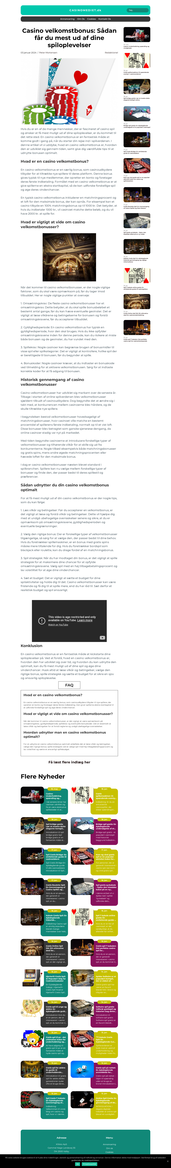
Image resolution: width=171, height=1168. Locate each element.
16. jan (104, 880)
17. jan (54, 850)
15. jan (54, 941)
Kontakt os (104, 19)
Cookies (91, 19)
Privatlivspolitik (89, 1164)
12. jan (104, 1063)
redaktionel (111, 52)
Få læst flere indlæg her (69, 762)
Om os (81, 19)
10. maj (54, 789)
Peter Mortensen (48, 52)
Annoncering (67, 19)
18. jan (104, 789)
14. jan (104, 971)
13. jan (54, 1032)
